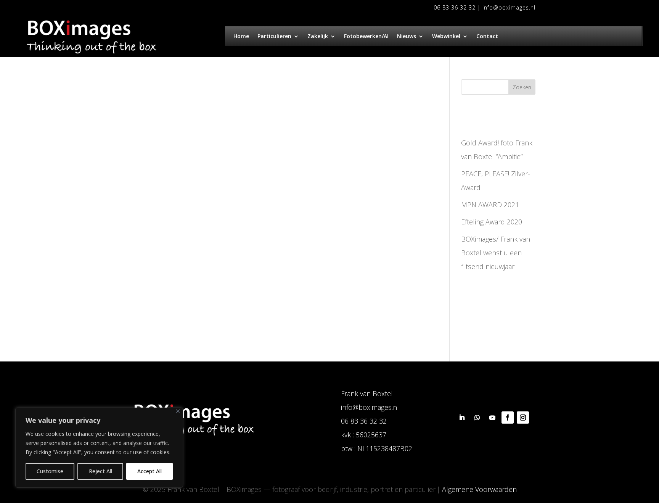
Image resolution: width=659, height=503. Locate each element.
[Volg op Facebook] (507, 417)
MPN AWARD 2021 (490, 204)
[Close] (178, 411)
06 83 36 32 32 (455, 7)
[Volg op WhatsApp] (477, 417)
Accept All (149, 471)
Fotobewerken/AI (366, 37)
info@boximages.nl (508, 7)
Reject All (100, 471)
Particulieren (274, 37)
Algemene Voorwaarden (479, 489)
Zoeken (522, 87)
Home (241, 37)
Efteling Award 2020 (491, 221)
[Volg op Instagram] (523, 417)
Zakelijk (317, 37)
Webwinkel (446, 37)
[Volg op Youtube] (492, 417)
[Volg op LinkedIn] (462, 417)
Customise (50, 471)
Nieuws (406, 37)
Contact (487, 37)
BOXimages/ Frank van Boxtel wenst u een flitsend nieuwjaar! (495, 252)
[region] (99, 448)
